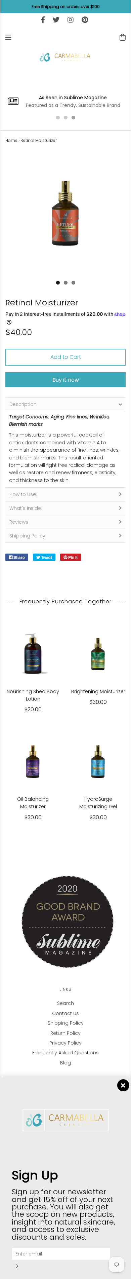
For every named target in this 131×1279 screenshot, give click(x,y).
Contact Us (65, 1013)
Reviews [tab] (18, 522)
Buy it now (65, 380)
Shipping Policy (66, 1023)
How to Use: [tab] (23, 494)
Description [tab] (23, 404)
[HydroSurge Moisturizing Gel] (98, 761)
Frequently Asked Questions (65, 1052)
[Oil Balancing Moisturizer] (32, 761)
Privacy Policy (65, 1043)
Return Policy (65, 1033)
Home (11, 140)
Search (65, 1003)
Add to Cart (65, 357)
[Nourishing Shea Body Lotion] (32, 653)
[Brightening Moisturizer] (98, 653)
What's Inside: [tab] (25, 508)
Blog (65, 1062)
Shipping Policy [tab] (27, 535)
